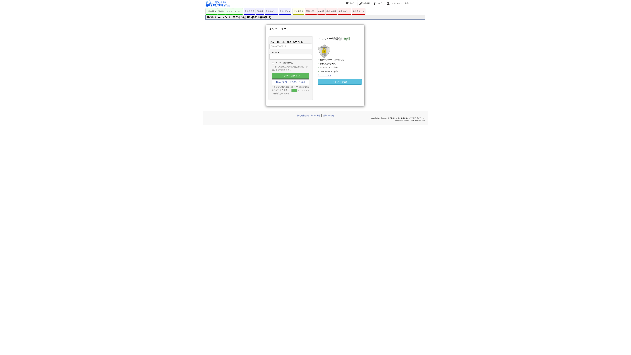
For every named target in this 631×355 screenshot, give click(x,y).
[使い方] (347, 1)
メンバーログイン (290, 75)
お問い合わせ (328, 115)
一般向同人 (211, 11)
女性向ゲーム (271, 11)
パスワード (274, 52)
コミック (238, 11)
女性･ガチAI (285, 11)
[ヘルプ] (375, 1)
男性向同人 (311, 11)
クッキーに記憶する (284, 63)
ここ (294, 90)
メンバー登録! (339, 82)
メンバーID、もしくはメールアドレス (286, 42)
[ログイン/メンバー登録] (388, 1)
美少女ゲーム (344, 11)
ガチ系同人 (298, 11)
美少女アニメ (358, 11)
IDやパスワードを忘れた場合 (290, 82)
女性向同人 (250, 11)
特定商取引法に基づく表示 (309, 115)
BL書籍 (260, 11)
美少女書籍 (331, 11)
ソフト (229, 11)
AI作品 (321, 11)
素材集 (221, 11)
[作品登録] (361, 1)
